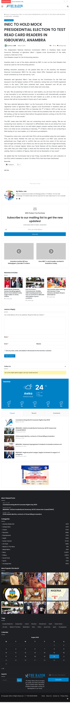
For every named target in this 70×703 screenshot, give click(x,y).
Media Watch (6, 549)
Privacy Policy (64, 696)
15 (54, 652)
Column (4, 529)
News (4, 552)
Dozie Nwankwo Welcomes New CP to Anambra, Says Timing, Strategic (32, 1)
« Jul (2, 668)
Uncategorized (6, 563)
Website (38, 344)
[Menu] (2, 7)
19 (25, 656)
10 (6, 652)
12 (25, 652)
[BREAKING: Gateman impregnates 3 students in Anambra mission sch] (9, 446)
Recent (34, 413)
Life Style (5, 544)
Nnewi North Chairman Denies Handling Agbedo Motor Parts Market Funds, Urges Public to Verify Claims (13, 293)
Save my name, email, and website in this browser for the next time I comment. (29, 350)
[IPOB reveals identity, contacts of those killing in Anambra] (9, 438)
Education (5, 532)
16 (63, 652)
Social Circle (6, 558)
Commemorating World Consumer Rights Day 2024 (33, 420)
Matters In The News (8, 546)
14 (44, 652)
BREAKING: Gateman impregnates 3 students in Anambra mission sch (39, 444)
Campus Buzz (6, 527)
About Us (49, 696)
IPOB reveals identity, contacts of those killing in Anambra (35, 436)
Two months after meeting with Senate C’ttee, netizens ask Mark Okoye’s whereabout (56, 292)
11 (15, 652)
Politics (4, 555)
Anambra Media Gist (8, 524)
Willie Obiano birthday (35, 183)
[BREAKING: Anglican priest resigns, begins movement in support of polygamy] (9, 455)
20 (35, 656)
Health (4, 538)
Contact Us (56, 696)
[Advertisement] (35, 23)
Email (6, 344)
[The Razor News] (14, 6)
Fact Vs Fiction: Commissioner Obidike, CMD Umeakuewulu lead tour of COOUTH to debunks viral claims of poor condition (35, 294)
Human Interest (7, 541)
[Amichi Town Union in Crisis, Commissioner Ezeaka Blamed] (58, 594)
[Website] (17, 199)
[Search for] (68, 7)
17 (6, 656)
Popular (12, 413)
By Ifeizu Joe (10, 45)
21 (44, 656)
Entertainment (6, 535)
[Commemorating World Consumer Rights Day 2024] (9, 422)
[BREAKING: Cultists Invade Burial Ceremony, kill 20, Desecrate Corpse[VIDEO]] (9, 430)
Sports (4, 561)
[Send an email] (15, 45)
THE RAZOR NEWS (32, 696)
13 (35, 652)
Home (43, 696)
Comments (56, 413)
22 (54, 656)
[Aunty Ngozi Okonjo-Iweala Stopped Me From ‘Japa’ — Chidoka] (35, 607)
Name (6, 337)
